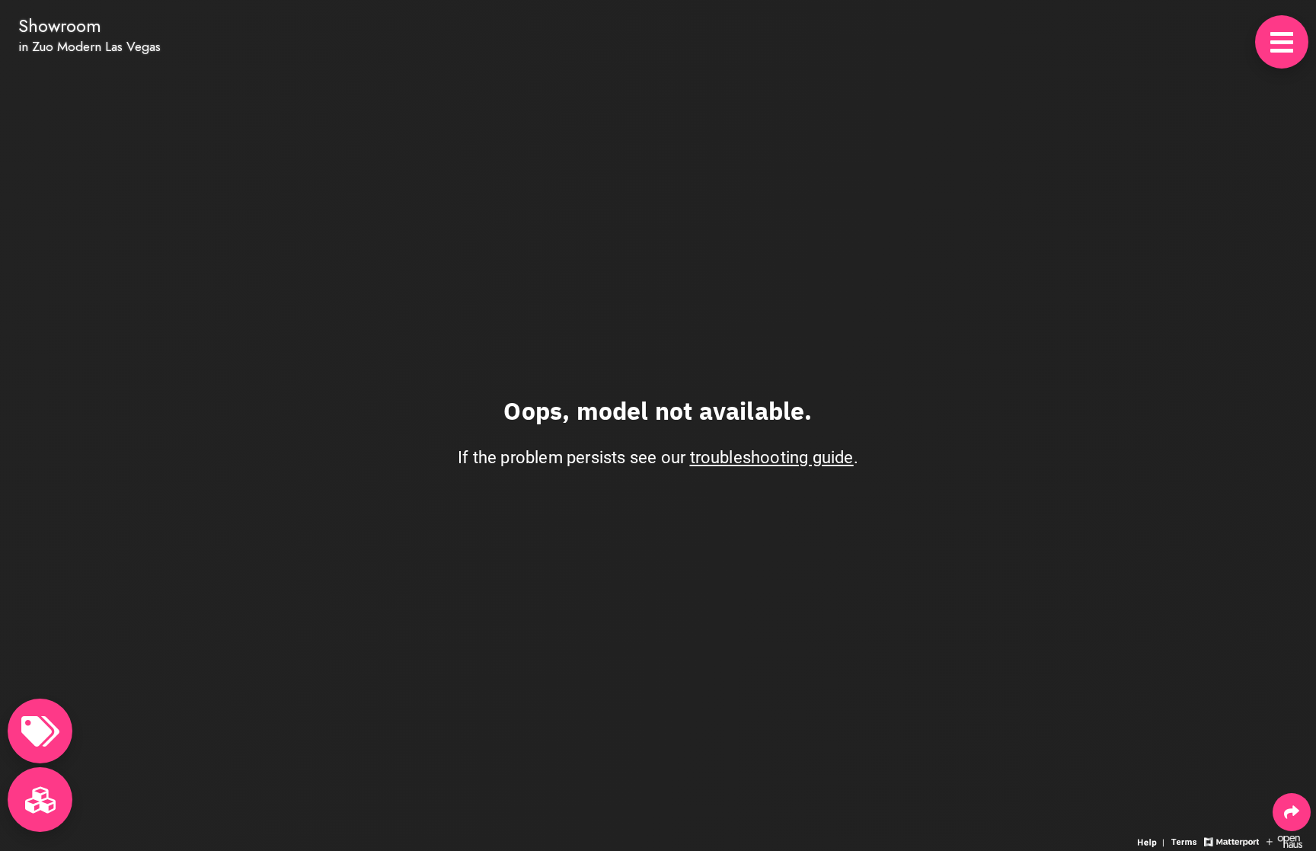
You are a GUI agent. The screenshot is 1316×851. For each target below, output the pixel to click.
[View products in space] (1281, 42)
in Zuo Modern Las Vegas (89, 46)
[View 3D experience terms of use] (1185, 840)
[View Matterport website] (1231, 840)
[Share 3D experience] (1292, 812)
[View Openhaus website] (1284, 840)
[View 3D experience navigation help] (1152, 840)
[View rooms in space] (40, 799)
